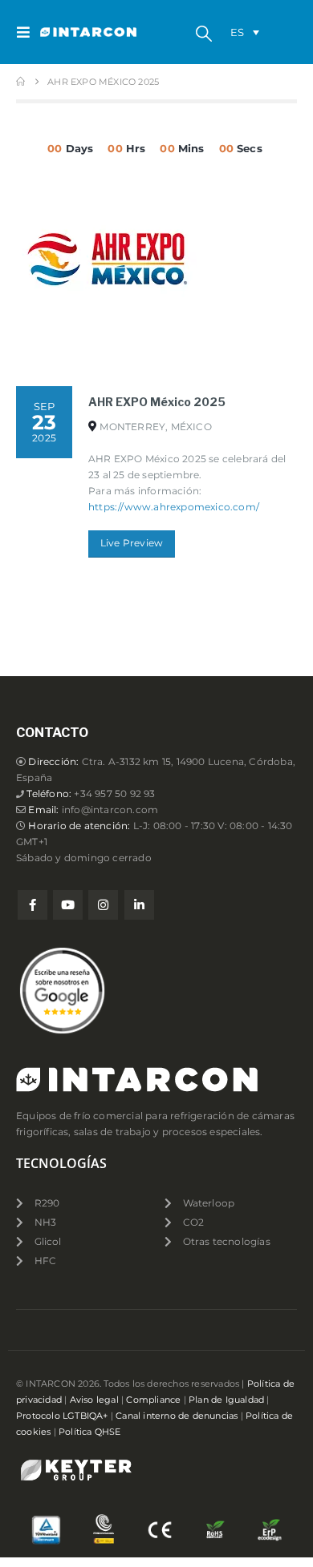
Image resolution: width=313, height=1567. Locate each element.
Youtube (68, 905)
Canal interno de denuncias (177, 1416)
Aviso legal (94, 1400)
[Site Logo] (72, 32)
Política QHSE (90, 1432)
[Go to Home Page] (20, 82)
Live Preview (131, 543)
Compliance (153, 1400)
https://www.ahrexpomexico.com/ (173, 507)
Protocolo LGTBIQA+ (62, 1416)
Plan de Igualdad (226, 1400)
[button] (28, 32)
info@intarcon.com (110, 810)
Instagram (103, 905)
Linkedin (139, 905)
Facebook (32, 905)
